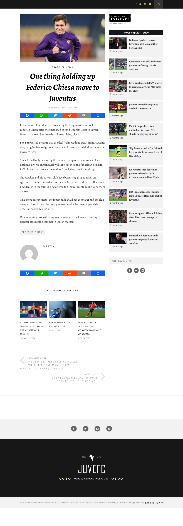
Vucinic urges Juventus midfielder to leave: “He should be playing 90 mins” (143, 130)
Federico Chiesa (33, 232)
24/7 (125, 23)
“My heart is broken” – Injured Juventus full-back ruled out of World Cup (145, 152)
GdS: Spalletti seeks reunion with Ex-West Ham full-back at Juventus (145, 195)
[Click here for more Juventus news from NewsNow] (120, 18)
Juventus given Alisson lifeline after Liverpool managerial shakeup (145, 217)
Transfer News (62, 67)
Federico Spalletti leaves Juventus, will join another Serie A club (143, 44)
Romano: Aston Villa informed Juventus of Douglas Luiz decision (145, 65)
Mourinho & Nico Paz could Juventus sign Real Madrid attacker (143, 239)
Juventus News (116, 23)
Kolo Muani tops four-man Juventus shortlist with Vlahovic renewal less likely (144, 173)
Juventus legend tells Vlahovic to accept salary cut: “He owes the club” (145, 87)
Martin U (50, 246)
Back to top (153, 502)
